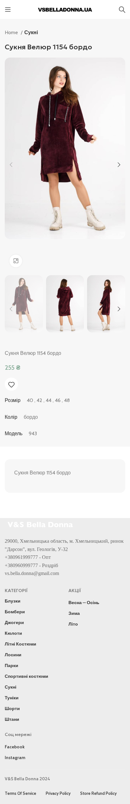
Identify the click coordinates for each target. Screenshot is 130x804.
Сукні (31, 32)
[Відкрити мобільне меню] (8, 9)
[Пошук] (122, 9)
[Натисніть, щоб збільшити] (15, 261)
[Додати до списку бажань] (11, 384)
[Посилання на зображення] (41, 524)
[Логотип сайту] (65, 9)
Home (12, 32)
